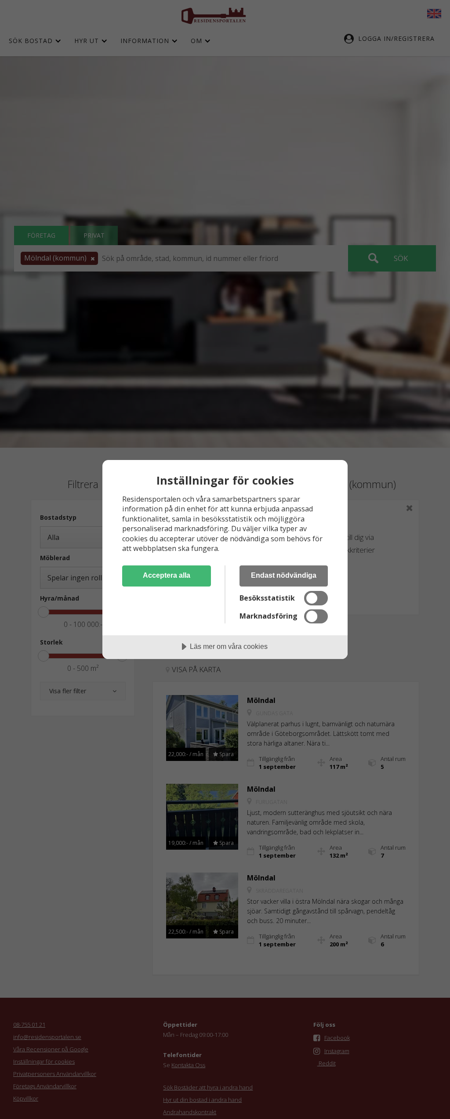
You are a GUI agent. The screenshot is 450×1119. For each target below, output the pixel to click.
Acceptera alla (166, 575)
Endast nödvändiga (283, 575)
